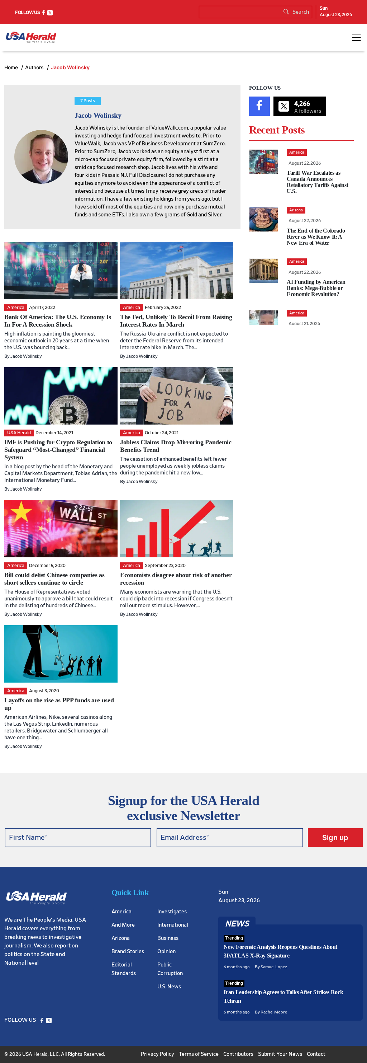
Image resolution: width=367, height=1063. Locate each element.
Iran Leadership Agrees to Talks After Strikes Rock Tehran (283, 996)
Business (167, 938)
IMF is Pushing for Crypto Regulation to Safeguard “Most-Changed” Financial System (58, 450)
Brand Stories (127, 951)
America (121, 911)
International (172, 925)
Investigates (172, 911)
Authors (35, 67)
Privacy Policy (157, 1054)
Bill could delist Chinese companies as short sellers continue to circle (54, 578)
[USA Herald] (31, 37)
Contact (316, 1054)
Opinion (166, 951)
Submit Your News (280, 1054)
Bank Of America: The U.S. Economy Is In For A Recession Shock (57, 320)
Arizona (120, 938)
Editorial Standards (123, 969)
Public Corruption (170, 969)
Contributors (238, 1054)
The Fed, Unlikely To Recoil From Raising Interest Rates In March (176, 320)
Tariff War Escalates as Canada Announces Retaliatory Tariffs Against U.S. (317, 182)
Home (11, 67)
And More (123, 925)
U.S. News (169, 986)
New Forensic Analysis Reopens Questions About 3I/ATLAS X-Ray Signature (280, 951)
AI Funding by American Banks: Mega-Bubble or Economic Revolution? (316, 288)
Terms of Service (199, 1054)
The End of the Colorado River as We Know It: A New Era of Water (316, 237)
